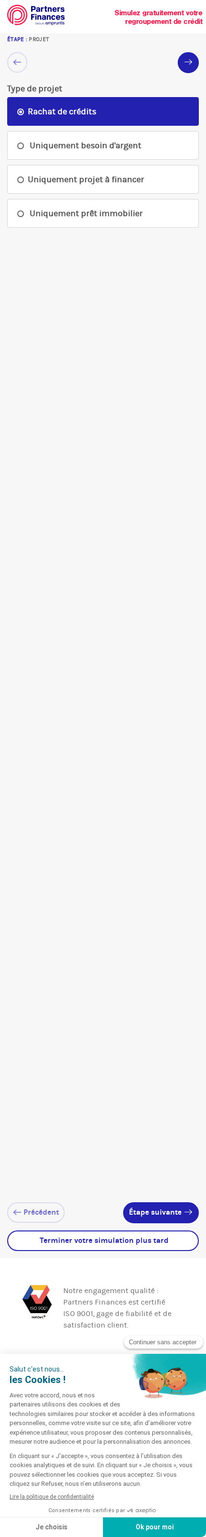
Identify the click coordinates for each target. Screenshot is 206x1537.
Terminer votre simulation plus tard (103, 1240)
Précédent (40, 1212)
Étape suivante (156, 1212)
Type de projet (34, 88)
